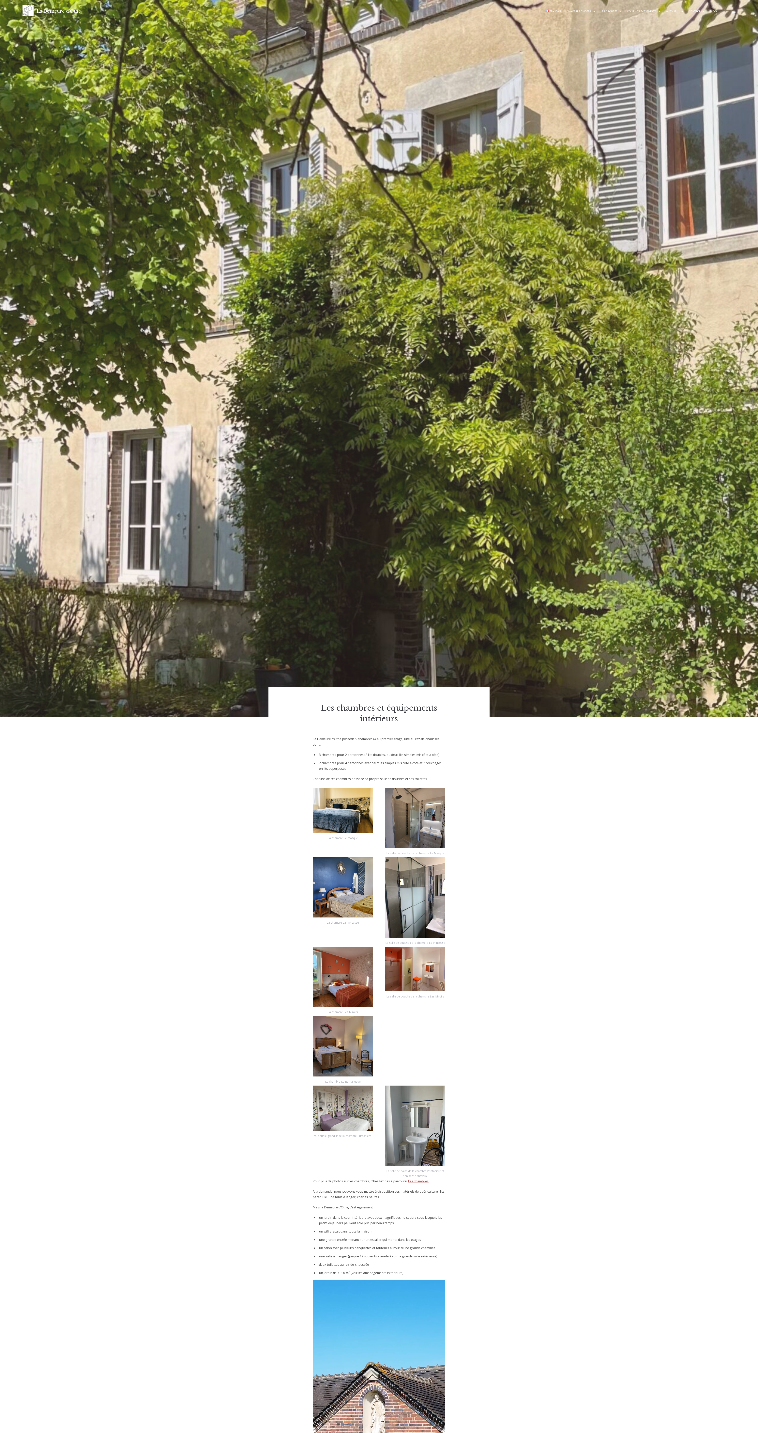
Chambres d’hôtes (579, 11)
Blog (713, 11)
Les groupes (609, 11)
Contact (694, 11)
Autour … (672, 11)
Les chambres (418, 1181)
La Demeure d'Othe (59, 11)
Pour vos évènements (641, 11)
